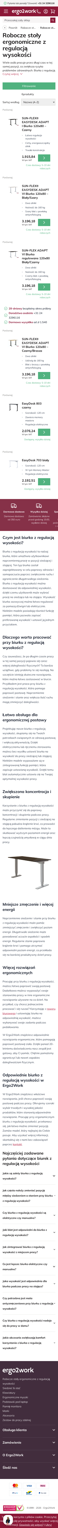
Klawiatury (9, 1392)
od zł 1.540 (28, 322)
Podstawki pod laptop (15, 1401)
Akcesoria (8, 1415)
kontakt (17, 1144)
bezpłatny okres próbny (30, 308)
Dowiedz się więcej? (31, 1524)
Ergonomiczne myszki (15, 1397)
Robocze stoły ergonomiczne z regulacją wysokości (29, 27)
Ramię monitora (12, 1406)
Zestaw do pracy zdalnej (17, 1420)
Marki (6, 1411)
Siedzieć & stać (11, 1388)
